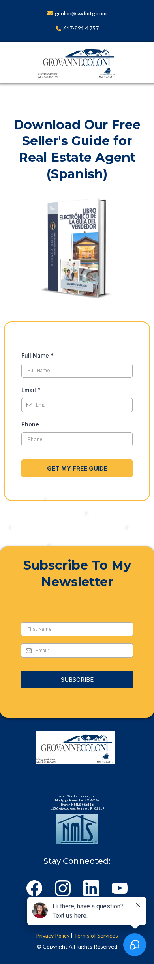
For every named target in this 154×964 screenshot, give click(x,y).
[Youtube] (119, 888)
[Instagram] (63, 888)
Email (31, 389)
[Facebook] (34, 888)
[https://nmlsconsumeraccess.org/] (77, 829)
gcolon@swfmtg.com (81, 13)
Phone (30, 424)
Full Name (37, 355)
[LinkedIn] (91, 888)
